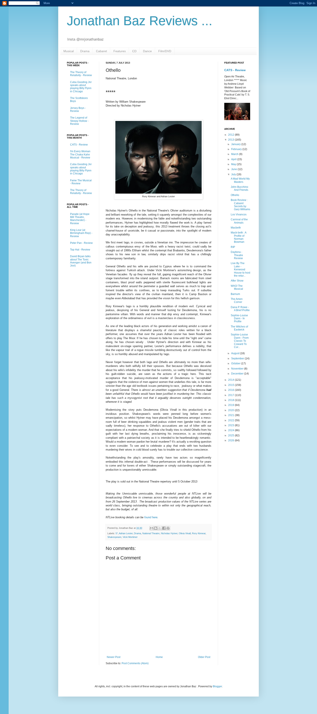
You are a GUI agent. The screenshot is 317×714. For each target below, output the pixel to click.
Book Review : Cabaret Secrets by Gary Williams (240, 205)
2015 (231, 385)
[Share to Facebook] (164, 528)
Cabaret (101, 51)
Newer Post (113, 657)
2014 (231, 379)
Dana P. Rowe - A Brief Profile (240, 309)
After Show (237, 280)
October (236, 363)
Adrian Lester (126, 533)
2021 (231, 415)
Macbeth (236, 227)
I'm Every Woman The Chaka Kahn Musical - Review (80, 154)
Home (159, 657)
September (238, 358)
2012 (231, 134)
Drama (84, 51)
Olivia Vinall (185, 533)
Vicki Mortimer (130, 537)
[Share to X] (160, 528)
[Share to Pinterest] (168, 528)
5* (117, 533)
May (234, 164)
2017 (231, 395)
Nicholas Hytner (169, 533)
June (234, 169)
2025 (231, 435)
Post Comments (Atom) (135, 663)
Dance (147, 51)
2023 (231, 425)
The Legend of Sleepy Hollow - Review (79, 120)
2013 (231, 139)
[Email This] (151, 528)
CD (134, 51)
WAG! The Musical (237, 287)
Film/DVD (164, 51)
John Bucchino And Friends (239, 188)
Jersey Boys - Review (78, 109)
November (237, 368)
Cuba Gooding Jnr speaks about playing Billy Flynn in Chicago (81, 87)
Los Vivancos (238, 214)
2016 (231, 389)
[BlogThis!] (156, 528)
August (235, 353)
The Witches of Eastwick (239, 328)
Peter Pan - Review (81, 242)
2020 (231, 410)
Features (119, 51)
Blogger (217, 686)
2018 (231, 400)
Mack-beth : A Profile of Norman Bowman (238, 237)
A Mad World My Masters (240, 180)
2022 (231, 420)
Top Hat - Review (80, 249)
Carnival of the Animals (239, 221)
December (237, 373)
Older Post (204, 657)
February (236, 149)
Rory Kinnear (199, 533)
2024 (231, 430)
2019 (231, 405)
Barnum (235, 294)
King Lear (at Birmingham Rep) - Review (81, 233)
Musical (68, 51)
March (235, 154)
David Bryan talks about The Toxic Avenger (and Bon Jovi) (80, 261)
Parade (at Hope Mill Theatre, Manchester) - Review (79, 219)
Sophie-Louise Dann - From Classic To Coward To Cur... (240, 341)
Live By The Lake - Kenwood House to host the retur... (240, 269)
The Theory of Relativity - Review (81, 74)
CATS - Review (79, 144)
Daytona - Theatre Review (237, 255)
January (236, 144)
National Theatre (151, 533)
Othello (235, 195)
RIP (233, 247)
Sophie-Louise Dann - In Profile (239, 318)
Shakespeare (114, 537)
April (234, 159)
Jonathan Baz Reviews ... (139, 21)
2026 (231, 440)
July (234, 174)
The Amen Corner (237, 301)
